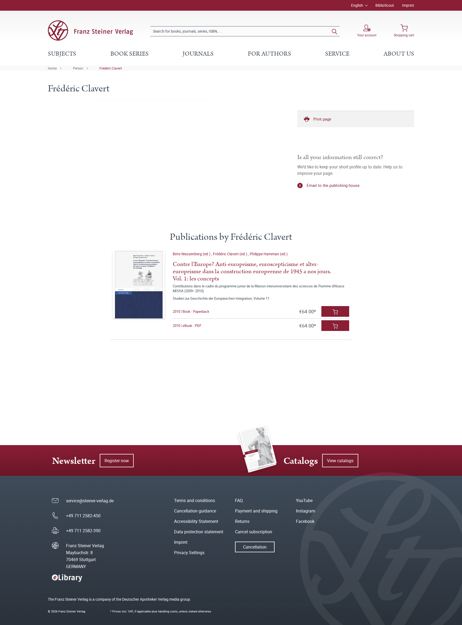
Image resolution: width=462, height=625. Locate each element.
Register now (117, 461)
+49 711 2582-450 (83, 516)
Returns (242, 521)
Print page (322, 119)
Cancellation (255, 547)
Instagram (305, 511)
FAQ (239, 500)
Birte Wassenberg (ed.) (192, 253)
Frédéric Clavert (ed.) (230, 253)
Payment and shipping (256, 511)
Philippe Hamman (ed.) (269, 253)
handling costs (168, 611)
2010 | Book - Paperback (191, 311)
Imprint (408, 5)
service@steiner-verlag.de (90, 501)
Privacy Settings (189, 552)
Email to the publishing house (333, 185)
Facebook (305, 521)
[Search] (334, 31)
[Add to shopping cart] (335, 311)
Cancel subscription (253, 532)
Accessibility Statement (196, 521)
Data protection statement (198, 532)
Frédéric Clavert (110, 68)
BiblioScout (384, 5)
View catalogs (340, 461)
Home (52, 68)
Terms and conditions (194, 500)
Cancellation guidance (195, 511)
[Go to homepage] (90, 30)
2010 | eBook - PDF (187, 325)
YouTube (304, 500)
